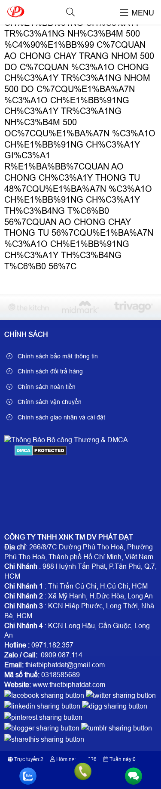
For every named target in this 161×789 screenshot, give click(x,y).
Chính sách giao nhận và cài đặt (60, 417)
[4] (133, 307)
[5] (81, 307)
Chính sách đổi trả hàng (49, 371)
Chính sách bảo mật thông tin (57, 356)
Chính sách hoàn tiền (46, 386)
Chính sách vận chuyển (49, 401)
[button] (70, 12)
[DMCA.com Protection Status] (41, 453)
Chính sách (26, 334)
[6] (28, 307)
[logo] (15, 19)
